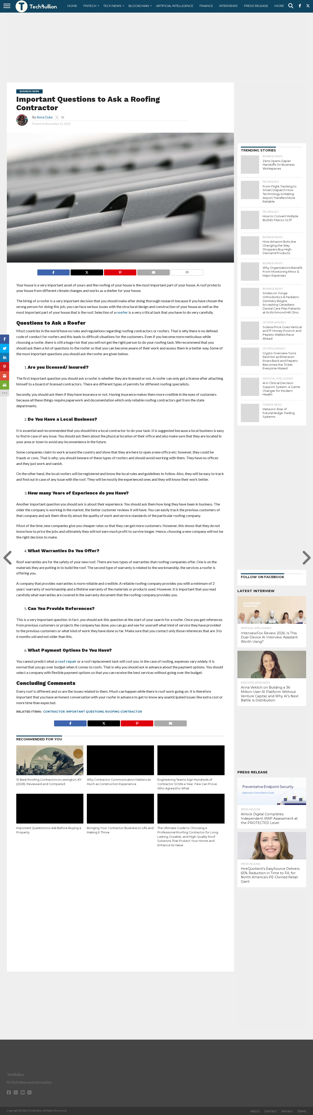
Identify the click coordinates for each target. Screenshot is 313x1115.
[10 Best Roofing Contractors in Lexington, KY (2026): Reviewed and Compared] (49, 765)
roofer (122, 312)
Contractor (54, 711)
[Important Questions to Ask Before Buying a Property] (49, 814)
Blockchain (139, 6)
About (255, 1111)
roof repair (67, 661)
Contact (270, 1111)
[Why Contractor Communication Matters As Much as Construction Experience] (120, 765)
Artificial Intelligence (174, 6)
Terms (301, 1111)
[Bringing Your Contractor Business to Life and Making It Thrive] (120, 814)
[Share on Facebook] (53, 271)
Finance (206, 6)
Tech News (112, 6)
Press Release (256, 6)
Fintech (89, 6)
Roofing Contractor (123, 711)
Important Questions (85, 711)
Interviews (228, 6)
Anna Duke (45, 117)
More (279, 6)
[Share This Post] (86, 271)
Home (72, 6)
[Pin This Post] (120, 271)
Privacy (287, 1111)
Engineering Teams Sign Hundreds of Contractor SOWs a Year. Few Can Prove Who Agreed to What (187, 784)
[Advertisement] (156, 47)
